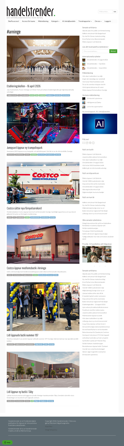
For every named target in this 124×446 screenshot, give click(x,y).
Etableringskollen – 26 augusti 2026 (93, 304)
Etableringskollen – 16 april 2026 (23, 86)
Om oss (98, 21)
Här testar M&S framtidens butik (93, 82)
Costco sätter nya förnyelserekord (24, 208)
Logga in (108, 21)
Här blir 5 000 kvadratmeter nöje (93, 181)
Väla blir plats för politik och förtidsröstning (96, 30)
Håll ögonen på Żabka (94, 102)
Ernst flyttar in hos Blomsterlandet (93, 39)
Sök (115, 11)
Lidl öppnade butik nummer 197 (22, 335)
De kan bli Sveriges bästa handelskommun (96, 327)
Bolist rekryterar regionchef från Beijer (95, 211)
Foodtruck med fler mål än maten (93, 310)
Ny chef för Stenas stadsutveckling (93, 36)
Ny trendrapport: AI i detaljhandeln (96, 111)
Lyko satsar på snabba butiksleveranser (95, 307)
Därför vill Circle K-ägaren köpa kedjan (95, 234)
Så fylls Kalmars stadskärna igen (92, 343)
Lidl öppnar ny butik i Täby (20, 392)
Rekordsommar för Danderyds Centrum (95, 332)
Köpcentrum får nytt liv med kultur (93, 184)
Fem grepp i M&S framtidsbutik (92, 231)
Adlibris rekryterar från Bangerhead (94, 33)
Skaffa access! (13, 21)
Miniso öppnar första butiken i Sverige (94, 90)
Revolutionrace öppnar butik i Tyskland (95, 346)
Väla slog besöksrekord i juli (91, 189)
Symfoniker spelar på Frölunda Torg (93, 341)
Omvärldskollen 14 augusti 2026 (97, 60)
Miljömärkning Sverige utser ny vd (93, 208)
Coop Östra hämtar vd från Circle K (94, 324)
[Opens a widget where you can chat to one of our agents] (7, 442)
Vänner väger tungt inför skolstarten (94, 352)
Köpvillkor (49, 426)
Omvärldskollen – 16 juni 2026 (97, 68)
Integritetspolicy (51, 430)
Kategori (54, 21)
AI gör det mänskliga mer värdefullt (93, 79)
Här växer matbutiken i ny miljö (92, 76)
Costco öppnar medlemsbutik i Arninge (26, 268)
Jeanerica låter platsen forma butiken (94, 157)
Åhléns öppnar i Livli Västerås (91, 42)
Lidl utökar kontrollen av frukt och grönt (95, 338)
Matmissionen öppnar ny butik (92, 315)
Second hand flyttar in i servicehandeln (95, 329)
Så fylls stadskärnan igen (90, 228)
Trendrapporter (84, 21)
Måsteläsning (43, 21)
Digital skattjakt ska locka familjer (93, 192)
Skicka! (113, 51)
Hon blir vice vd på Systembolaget (93, 349)
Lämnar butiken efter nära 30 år (92, 293)
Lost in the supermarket (95, 106)
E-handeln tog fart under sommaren (94, 296)
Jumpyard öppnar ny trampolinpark (24, 147)
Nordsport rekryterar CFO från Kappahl (95, 335)
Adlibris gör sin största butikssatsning (94, 168)
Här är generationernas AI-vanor (93, 87)
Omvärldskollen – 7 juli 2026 (96, 64)
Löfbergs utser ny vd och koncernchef (94, 213)
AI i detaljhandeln (68, 21)
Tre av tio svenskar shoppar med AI (93, 84)
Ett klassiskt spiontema (94, 98)
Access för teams (28, 21)
